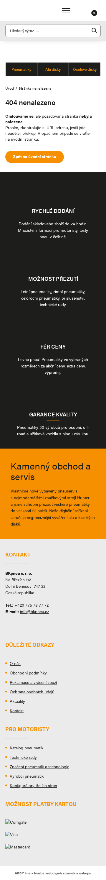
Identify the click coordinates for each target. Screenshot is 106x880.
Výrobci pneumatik (27, 776)
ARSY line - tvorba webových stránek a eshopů (53, 873)
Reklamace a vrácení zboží (33, 682)
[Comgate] (53, 824)
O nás (15, 663)
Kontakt (17, 710)
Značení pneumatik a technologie (39, 766)
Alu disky (53, 69)
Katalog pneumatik (26, 748)
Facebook (9, 624)
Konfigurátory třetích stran (33, 785)
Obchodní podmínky (28, 673)
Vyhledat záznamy (94, 30)
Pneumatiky (21, 69)
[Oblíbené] (87, 10)
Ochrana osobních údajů (32, 692)
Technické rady (23, 757)
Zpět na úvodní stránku (34, 156)
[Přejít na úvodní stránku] (23, 10)
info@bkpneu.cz (34, 611)
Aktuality (17, 701)
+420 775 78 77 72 (31, 605)
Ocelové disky (85, 69)
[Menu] (66, 10)
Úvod (9, 88)
